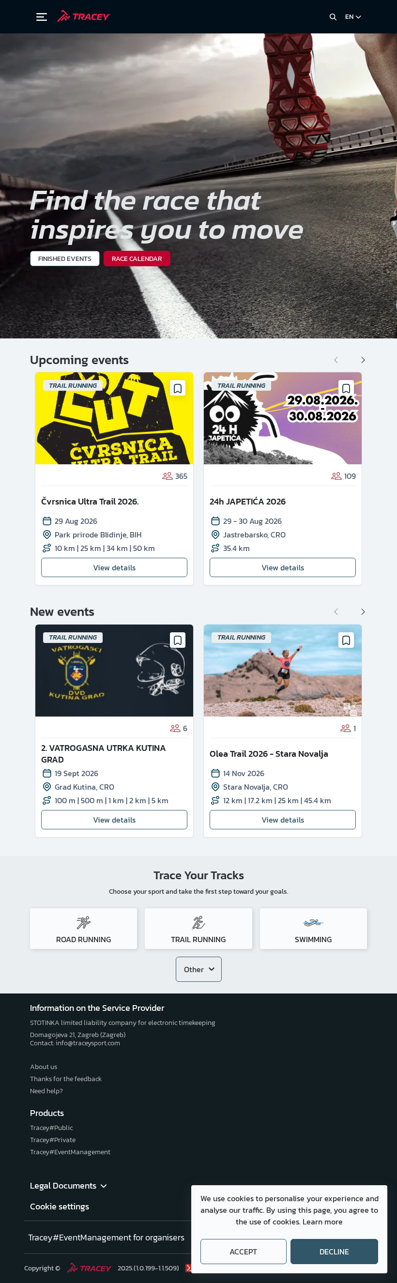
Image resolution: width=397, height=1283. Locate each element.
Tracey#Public (51, 1128)
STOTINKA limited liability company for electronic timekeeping (122, 1023)
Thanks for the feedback (66, 1079)
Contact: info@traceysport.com (75, 1043)
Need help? (46, 1091)
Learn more (323, 1221)
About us (43, 1067)
